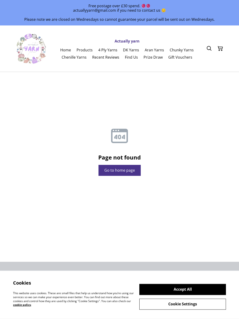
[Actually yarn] (31, 48)
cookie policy (22, 305)
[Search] (209, 48)
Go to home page (119, 170)
